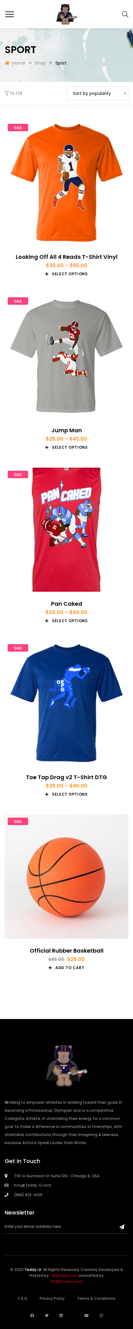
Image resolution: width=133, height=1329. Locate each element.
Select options (70, 274)
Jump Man (66, 430)
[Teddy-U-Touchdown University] (66, 14)
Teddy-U (32, 1269)
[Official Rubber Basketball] (66, 877)
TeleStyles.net (64, 1275)
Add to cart (69, 968)
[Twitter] (47, 1316)
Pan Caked (66, 604)
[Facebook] (32, 1316)
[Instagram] (101, 1316)
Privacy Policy (52, 1298)
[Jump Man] (66, 356)
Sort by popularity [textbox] (92, 93)
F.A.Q (22, 1298)
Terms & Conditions (96, 1298)
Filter (16, 93)
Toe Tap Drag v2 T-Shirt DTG (66, 777)
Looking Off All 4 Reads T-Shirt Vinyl (67, 257)
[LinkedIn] (61, 1316)
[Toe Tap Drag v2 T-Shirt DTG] (66, 703)
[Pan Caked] (66, 530)
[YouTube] (86, 1316)
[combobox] (97, 93)
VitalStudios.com (66, 1281)
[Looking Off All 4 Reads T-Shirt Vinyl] (66, 183)
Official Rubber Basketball (67, 950)
